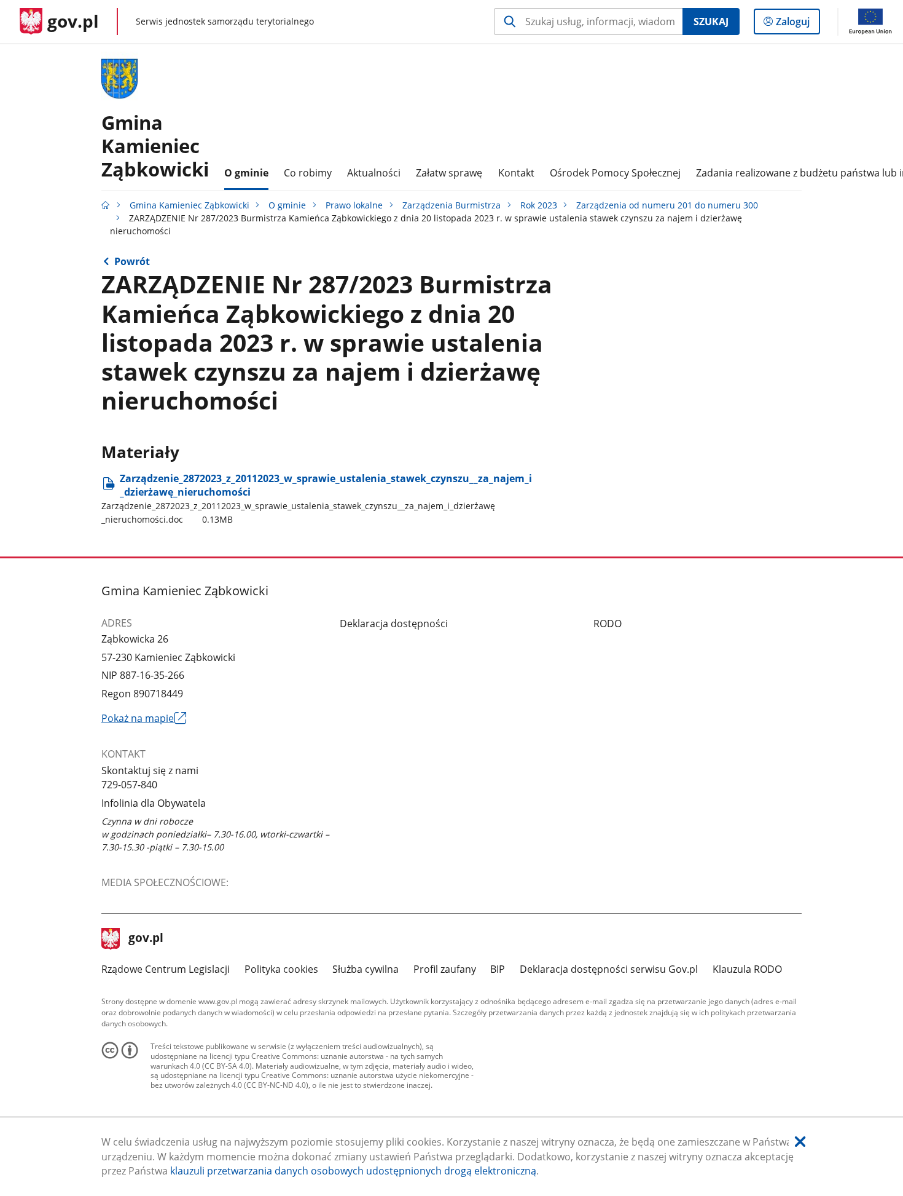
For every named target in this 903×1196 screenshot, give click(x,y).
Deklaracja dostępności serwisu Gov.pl (609, 969)
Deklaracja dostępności (394, 623)
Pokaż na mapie (143, 718)
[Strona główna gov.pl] (105, 205)
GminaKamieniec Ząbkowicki (155, 145)
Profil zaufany (444, 969)
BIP (497, 969)
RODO (607, 623)
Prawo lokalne (354, 205)
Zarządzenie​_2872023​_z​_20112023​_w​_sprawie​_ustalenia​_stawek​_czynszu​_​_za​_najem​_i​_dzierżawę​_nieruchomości (316, 498)
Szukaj (711, 21)
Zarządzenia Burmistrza (451, 205)
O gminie (287, 205)
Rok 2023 (538, 205)
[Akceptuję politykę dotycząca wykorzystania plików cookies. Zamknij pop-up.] (800, 1142)
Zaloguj (797, 24)
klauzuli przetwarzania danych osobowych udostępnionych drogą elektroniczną (353, 1171)
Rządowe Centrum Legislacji (165, 969)
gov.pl (145, 939)
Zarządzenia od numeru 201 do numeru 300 (667, 205)
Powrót (132, 261)
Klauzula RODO (747, 969)
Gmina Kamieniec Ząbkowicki (189, 205)
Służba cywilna (365, 969)
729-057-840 (129, 784)
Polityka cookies (281, 969)
